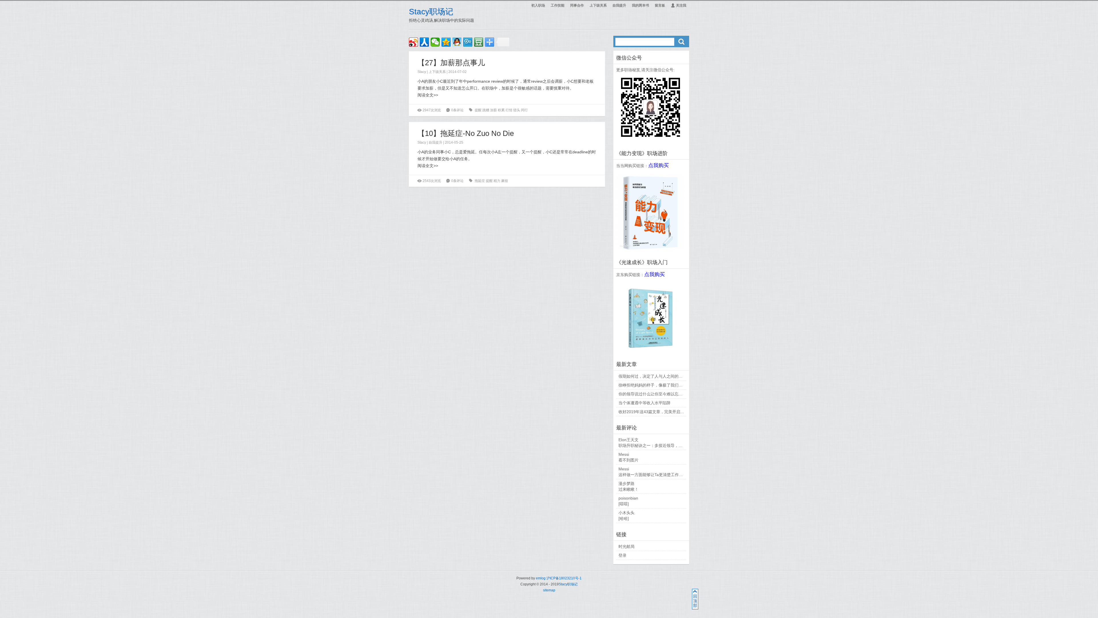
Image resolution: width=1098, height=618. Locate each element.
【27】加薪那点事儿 (451, 62)
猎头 (516, 110)
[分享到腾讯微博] (467, 42)
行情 (509, 110)
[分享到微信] (435, 42)
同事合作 (577, 5)
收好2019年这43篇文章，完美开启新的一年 (657, 411)
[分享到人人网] (424, 42)
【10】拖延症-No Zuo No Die (465, 133)
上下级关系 (598, 5)
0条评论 (457, 110)
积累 (501, 110)
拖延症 (480, 181)
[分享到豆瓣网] (478, 42)
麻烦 (504, 181)
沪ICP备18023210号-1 (564, 578)
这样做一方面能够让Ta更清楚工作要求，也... (658, 474)
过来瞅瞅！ (628, 489)
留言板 (660, 5)
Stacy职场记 (431, 11)
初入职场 (538, 5)
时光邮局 (626, 546)
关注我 (678, 5)
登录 (622, 555)
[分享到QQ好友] (457, 42)
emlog (541, 578)
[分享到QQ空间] (446, 42)
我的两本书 (640, 5)
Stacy (421, 72)
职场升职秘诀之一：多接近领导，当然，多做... (660, 445)
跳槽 (485, 110)
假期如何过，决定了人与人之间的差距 (652, 376)
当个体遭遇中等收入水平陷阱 (644, 403)
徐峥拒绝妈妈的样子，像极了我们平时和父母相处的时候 (668, 385)
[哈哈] (623, 518)
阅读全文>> (427, 95)
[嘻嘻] (623, 504)
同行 (524, 110)
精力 (497, 181)
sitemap (549, 590)
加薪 (493, 110)
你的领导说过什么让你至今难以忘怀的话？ (656, 394)
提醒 (478, 110)
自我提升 (619, 5)
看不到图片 (628, 460)
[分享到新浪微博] (413, 42)
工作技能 (557, 5)
